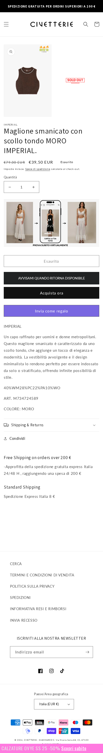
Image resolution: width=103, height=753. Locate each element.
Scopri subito (69, 747)
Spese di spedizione (37, 168)
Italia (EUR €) (49, 704)
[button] (6, 24)
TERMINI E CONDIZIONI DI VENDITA (42, 575)
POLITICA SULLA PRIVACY (32, 586)
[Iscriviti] (87, 652)
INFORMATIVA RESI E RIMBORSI (38, 609)
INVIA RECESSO (24, 620)
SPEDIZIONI (20, 597)
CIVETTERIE (30, 740)
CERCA (16, 564)
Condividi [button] (17, 438)
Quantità (10, 177)
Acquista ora (51, 293)
